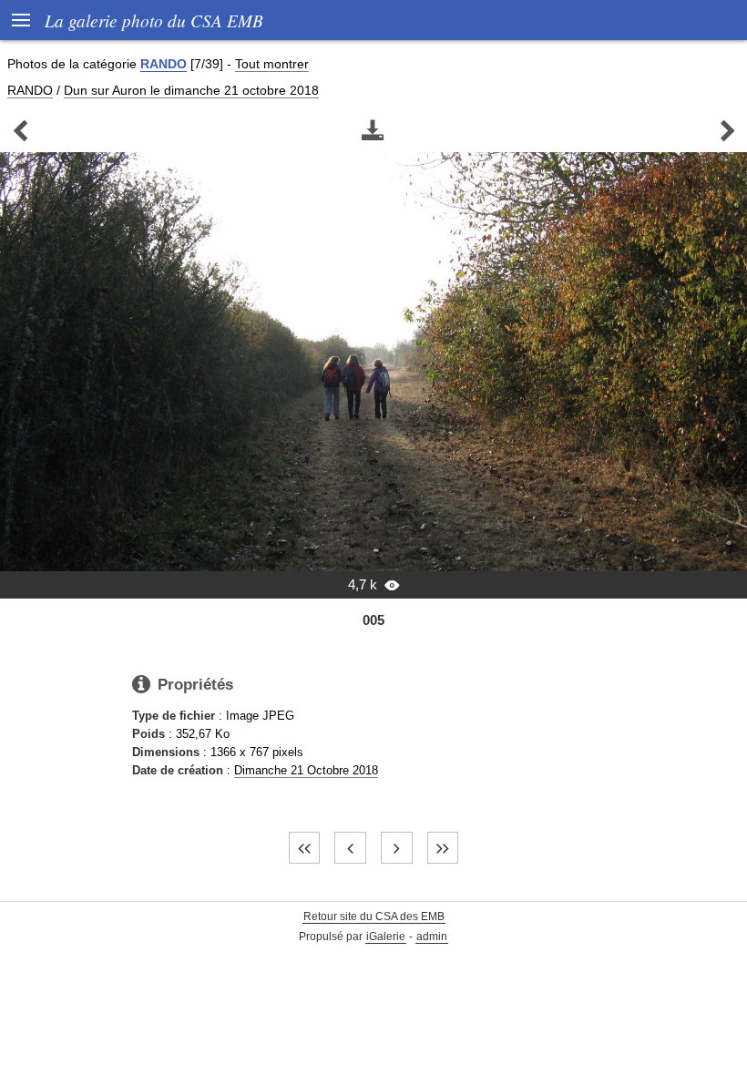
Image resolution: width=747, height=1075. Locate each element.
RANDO (163, 63)
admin (431, 936)
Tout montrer (272, 63)
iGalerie (385, 936)
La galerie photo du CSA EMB (154, 20)
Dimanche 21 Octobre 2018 (306, 770)
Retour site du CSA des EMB (374, 916)
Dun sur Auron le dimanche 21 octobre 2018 (191, 90)
